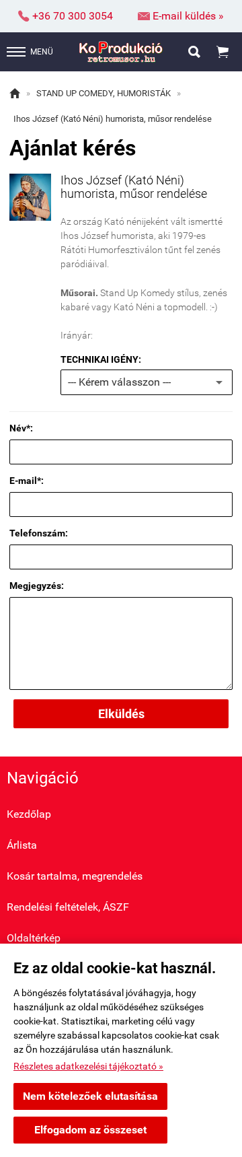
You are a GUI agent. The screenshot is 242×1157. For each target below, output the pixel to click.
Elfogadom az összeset (90, 1129)
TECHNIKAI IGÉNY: (101, 359)
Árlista (22, 845)
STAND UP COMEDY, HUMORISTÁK (103, 93)
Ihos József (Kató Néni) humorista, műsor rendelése (112, 119)
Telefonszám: (38, 533)
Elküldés (121, 714)
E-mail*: (26, 480)
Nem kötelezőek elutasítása (90, 1096)
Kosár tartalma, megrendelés (75, 876)
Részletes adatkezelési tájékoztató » (88, 1066)
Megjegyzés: (36, 585)
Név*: (21, 428)
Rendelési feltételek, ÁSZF (68, 907)
